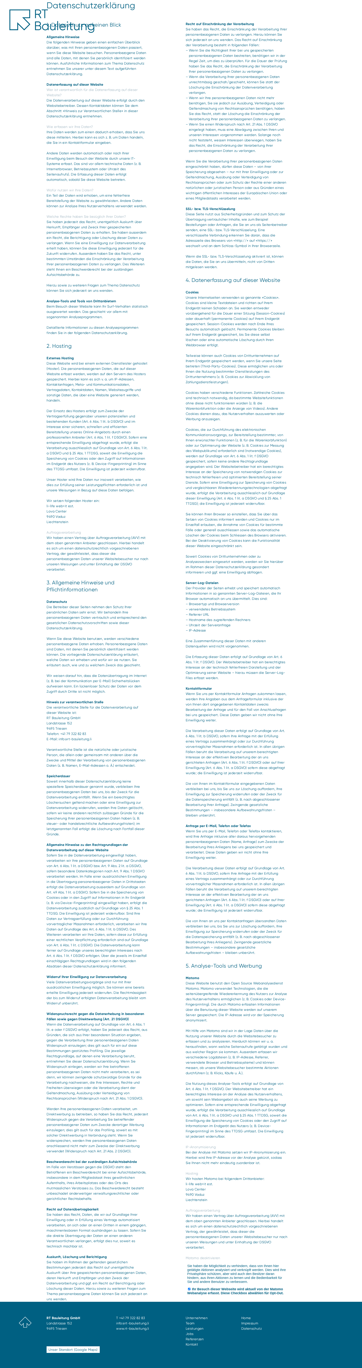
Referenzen (195, 1339)
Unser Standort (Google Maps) (72, 1350)
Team (190, 1323)
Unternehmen (197, 1318)
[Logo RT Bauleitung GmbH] (51, 21)
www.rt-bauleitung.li (132, 1328)
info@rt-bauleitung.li (75, 739)
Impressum (249, 1323)
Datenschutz (251, 1328)
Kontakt (192, 1344)
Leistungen (195, 1328)
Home (246, 1318)
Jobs (189, 1334)
